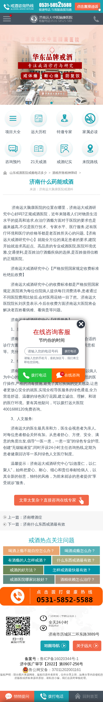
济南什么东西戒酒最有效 (44, 524)
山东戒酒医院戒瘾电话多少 (28, 173)
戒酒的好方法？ (23, 570)
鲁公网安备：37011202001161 (55, 669)
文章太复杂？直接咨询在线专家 (47, 500)
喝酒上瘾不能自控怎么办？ (31, 550)
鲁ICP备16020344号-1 (59, 659)
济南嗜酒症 (32, 517)
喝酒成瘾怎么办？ (80, 550)
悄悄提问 (21, 696)
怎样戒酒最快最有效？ (72, 570)
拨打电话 (55, 696)
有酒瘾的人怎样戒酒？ (27, 560)
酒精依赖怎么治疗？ (77, 579)
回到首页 (90, 696)
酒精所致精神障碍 (64, 173)
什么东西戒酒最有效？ (76, 560)
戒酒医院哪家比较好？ (29, 579)
